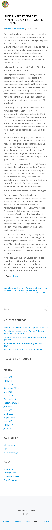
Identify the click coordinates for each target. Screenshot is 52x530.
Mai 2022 (8, 410)
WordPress (45, 521)
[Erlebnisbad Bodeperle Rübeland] (5, 4)
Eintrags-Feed (10, 472)
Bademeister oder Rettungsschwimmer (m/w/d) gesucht (25, 338)
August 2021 (9, 417)
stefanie (8, 29)
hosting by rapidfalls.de (21, 521)
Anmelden (8, 469)
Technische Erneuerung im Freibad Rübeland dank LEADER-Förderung (24, 332)
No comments (19, 29)
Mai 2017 (8, 421)
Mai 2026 (8, 377)
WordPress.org (10, 480)
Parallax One (7, 521)
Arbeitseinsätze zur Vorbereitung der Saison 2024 (24, 344)
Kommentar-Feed (11, 476)
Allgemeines (9, 445)
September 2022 (11, 403)
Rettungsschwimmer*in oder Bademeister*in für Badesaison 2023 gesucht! (36, 290)
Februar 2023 (10, 399)
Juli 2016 (7, 428)
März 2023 (8, 395)
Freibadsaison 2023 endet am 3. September (23, 349)
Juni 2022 (8, 406)
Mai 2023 (8, 392)
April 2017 (8, 424)
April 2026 (8, 381)
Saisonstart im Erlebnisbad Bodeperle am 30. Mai (26, 327)
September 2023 (11, 388)
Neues (15, 276)
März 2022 (8, 413)
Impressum (26, 524)
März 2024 (8, 384)
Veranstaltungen (11, 452)
